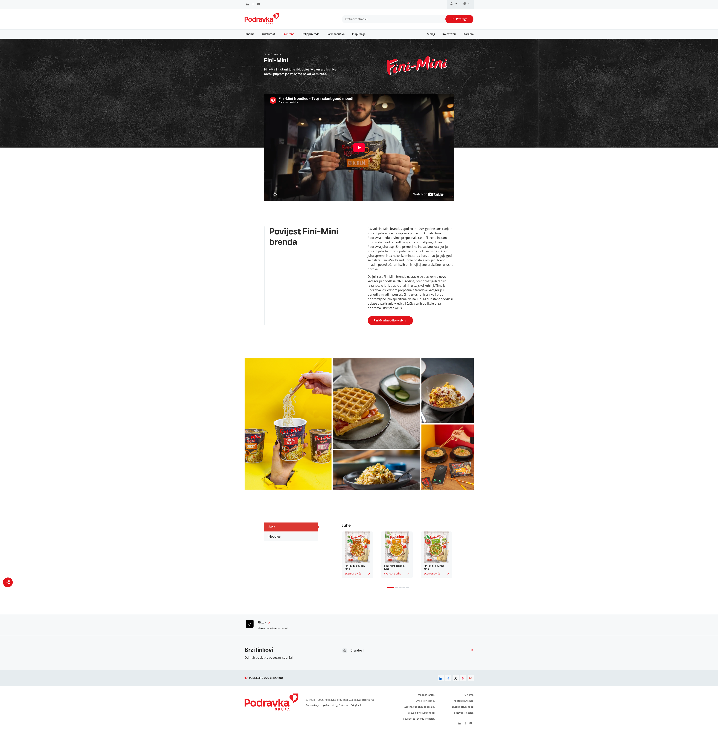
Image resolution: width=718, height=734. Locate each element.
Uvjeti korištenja (425, 701)
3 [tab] (399, 588)
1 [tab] (387, 588)
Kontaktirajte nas (464, 701)
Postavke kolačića (463, 713)
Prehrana (288, 34)
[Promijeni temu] (453, 4)
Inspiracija (359, 34)
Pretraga (461, 19)
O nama (249, 34)
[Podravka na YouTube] (258, 4)
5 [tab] (407, 588)
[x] (456, 678)
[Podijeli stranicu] (8, 582)
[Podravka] (262, 23)
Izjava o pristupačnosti (421, 713)
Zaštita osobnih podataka (419, 707)
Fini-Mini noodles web (388, 320)
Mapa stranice (426, 695)
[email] (471, 678)
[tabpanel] (358, 554)
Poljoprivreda (310, 34)
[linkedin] (441, 678)
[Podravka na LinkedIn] (247, 4)
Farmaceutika (336, 34)
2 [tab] (395, 588)
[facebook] (448, 678)
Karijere (469, 34)
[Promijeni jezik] (467, 4)
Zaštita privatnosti (462, 707)
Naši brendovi (275, 54)
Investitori (449, 34)
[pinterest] (463, 678)
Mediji (431, 34)
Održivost (268, 34)
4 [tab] (403, 588)
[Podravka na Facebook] (253, 4)
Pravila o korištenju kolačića (418, 719)
